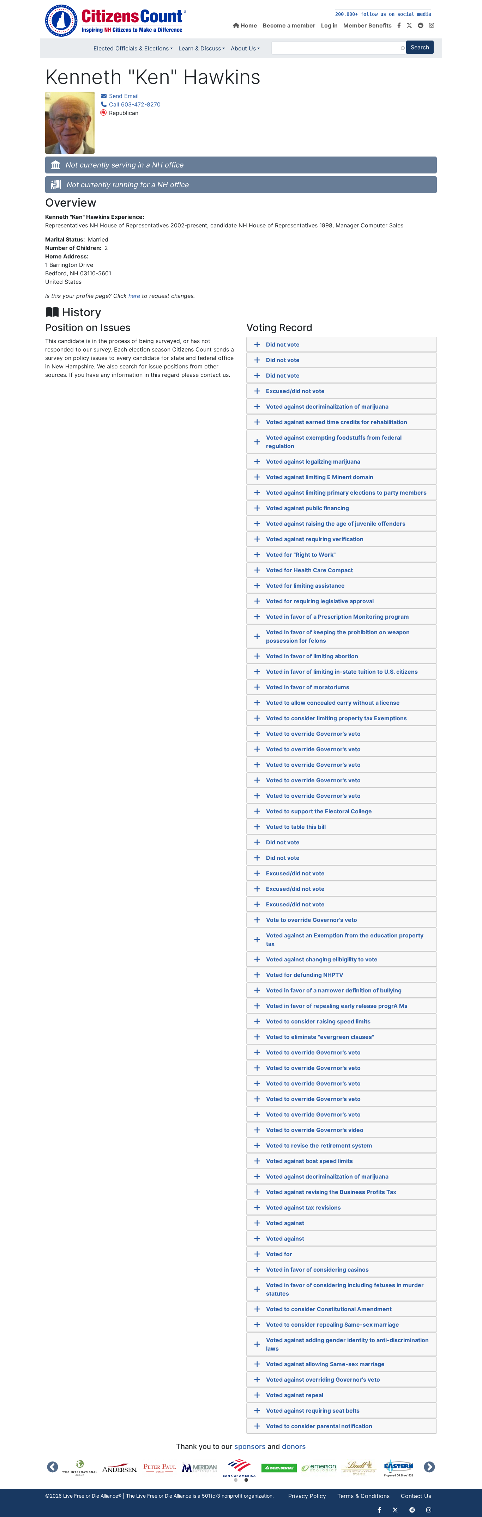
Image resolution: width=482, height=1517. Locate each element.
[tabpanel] (241, 1468)
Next (429, 1467)
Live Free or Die (154, 1496)
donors (294, 1446)
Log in (329, 25)
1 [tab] (235, 1480)
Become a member (289, 25)
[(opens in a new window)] (82, 1468)
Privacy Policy (307, 1495)
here (134, 295)
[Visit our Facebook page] (399, 25)
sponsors (250, 1446)
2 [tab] (246, 1480)
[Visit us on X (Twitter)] (409, 25)
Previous (52, 1467)
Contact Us (416, 1495)
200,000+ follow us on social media (383, 14)
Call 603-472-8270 (134, 104)
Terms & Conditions (363, 1495)
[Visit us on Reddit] (420, 25)
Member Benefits (367, 25)
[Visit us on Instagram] (431, 25)
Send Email (123, 95)
